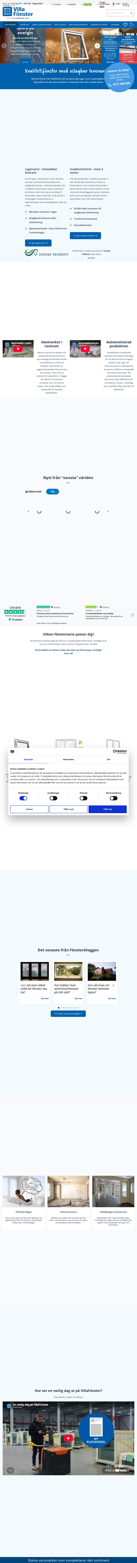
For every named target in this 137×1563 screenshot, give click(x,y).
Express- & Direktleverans (41, 25)
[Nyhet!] (128, 37)
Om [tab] (108, 759)
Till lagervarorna (25, 60)
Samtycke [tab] (28, 759)
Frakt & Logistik (60, 25)
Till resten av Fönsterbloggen (67, 1013)
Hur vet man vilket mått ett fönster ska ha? (34, 988)
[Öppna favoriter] (125, 24)
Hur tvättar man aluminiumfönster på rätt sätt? (66, 988)
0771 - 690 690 (24, 3)
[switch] (53, 798)
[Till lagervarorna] (50, 46)
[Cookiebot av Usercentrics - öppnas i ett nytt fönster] (115, 752)
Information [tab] (68, 759)
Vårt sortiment (10, 25)
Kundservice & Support (99, 25)
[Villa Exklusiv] (110, 37)
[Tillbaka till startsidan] (18, 11)
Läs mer (110, 55)
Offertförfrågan (24, 1212)
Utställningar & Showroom (113, 1212)
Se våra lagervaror (37, 243)
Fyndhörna (115, 25)
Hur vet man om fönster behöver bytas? (98, 988)
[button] (131, 13)
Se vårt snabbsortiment (84, 235)
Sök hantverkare (68, 1212)
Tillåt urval (68, 809)
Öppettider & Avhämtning (78, 25)
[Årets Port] (128, 55)
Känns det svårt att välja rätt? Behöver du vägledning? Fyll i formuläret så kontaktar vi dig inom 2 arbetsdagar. (23, 1220)
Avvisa (29, 809)
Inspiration (24, 25)
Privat (125, 4)
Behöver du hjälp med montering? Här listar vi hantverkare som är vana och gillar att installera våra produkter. (68, 1220)
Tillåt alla (107, 809)
